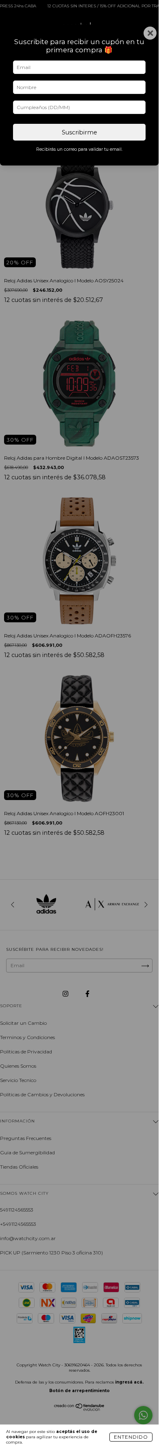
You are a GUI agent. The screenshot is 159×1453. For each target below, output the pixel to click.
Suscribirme (79, 132)
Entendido (131, 1437)
